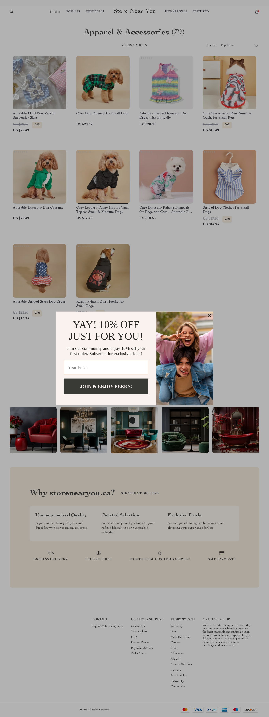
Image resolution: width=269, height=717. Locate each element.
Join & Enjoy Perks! (106, 386)
